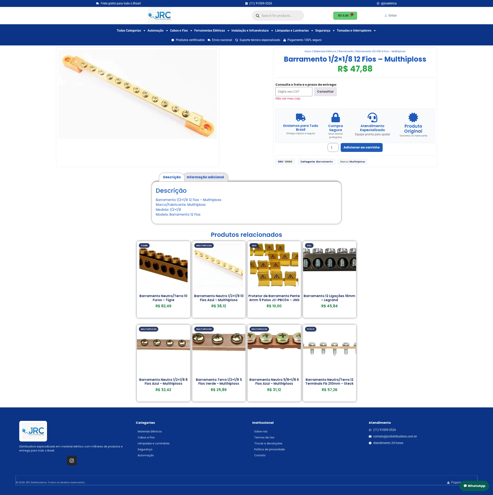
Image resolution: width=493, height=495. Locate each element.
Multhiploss (357, 161)
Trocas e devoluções (268, 443)
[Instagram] (72, 460)
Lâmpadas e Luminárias (153, 443)
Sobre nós (260, 431)
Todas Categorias (129, 30)
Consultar (325, 91)
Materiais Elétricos (325, 51)
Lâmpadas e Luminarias (292, 30)
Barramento (346, 51)
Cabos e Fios (179, 30)
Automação (155, 30)
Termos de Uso (264, 437)
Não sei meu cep (287, 98)
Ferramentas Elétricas (209, 30)
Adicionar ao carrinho (362, 147)
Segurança (322, 30)
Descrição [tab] (172, 177)
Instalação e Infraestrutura (250, 30)
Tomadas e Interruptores (354, 30)
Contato (260, 455)
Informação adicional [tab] (205, 177)
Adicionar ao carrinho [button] (163, 316)
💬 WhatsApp (474, 486)
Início (308, 51)
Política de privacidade (269, 449)
